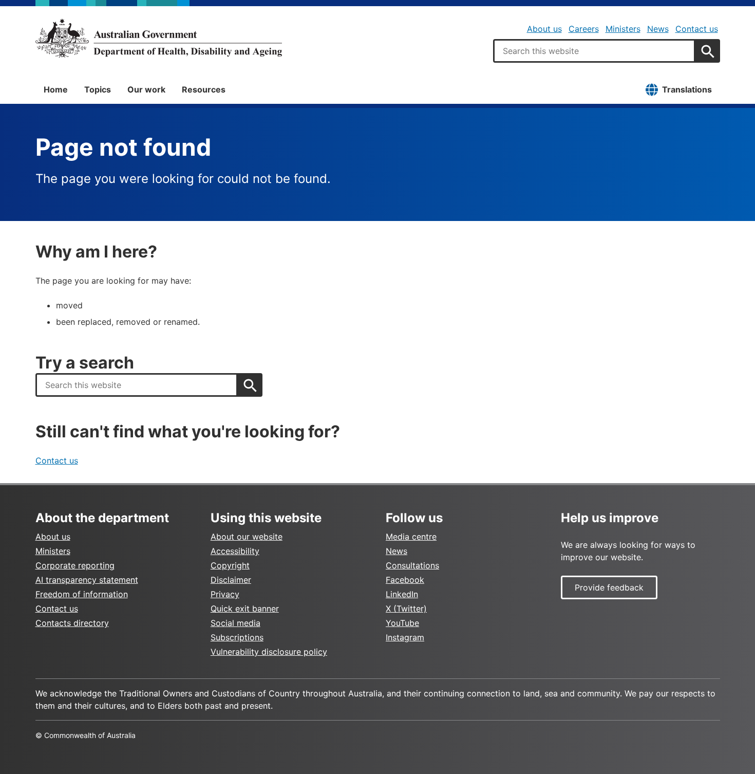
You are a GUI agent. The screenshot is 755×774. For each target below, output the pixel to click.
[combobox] (594, 51)
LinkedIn (402, 594)
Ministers (623, 29)
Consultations (412, 565)
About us (544, 29)
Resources (203, 89)
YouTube (402, 623)
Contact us (696, 29)
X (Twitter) (406, 608)
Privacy (225, 594)
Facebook (405, 580)
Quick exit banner (245, 608)
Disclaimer (231, 580)
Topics (97, 89)
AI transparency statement (86, 580)
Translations (687, 89)
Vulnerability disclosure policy (269, 652)
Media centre (411, 536)
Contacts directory (72, 623)
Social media (235, 623)
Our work (146, 89)
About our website (246, 536)
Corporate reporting (75, 565)
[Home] (158, 38)
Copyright (230, 565)
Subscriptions (237, 637)
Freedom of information (81, 594)
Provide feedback (609, 587)
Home (56, 89)
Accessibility (235, 551)
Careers (584, 29)
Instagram (405, 637)
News (658, 29)
